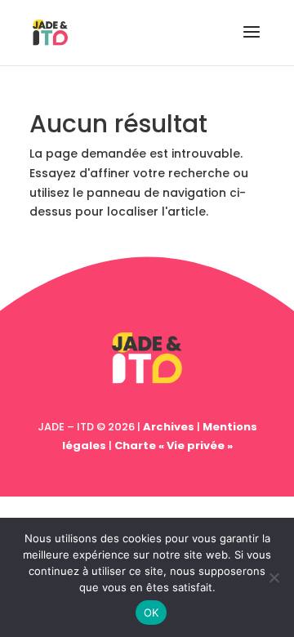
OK (151, 612)
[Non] (273, 577)
